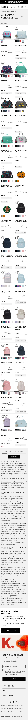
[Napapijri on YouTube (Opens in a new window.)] (16, 702)
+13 (25, 41)
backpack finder (16, 513)
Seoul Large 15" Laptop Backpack (20, 291)
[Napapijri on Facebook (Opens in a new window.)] (13, 702)
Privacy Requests (19, 705)
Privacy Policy (15, 672)
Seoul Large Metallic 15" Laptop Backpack (20, 399)
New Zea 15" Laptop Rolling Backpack (6, 363)
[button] (1, 41)
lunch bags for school (7, 542)
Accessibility (4, 711)
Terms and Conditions (11, 674)
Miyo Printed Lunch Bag (6, 116)
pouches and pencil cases (8, 531)
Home (2, 11)
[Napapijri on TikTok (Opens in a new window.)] (19, 702)
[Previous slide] (1, 2)
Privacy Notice (11, 705)
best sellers (13, 595)
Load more (14, 456)
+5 (25, 215)
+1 (10, 429)
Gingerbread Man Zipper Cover (6, 221)
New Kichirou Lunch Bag (21, 46)
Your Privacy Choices (5, 708)
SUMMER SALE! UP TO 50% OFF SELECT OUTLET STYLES (14, 2)
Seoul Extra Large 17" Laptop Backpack (21, 221)
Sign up (14, 678)
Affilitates (22, 711)
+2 (10, 285)
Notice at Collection (18, 708)
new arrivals (11, 600)
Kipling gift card (18, 573)
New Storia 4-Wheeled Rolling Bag (7, 46)
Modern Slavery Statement (13, 711)
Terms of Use (4, 705)
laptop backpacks (6, 482)
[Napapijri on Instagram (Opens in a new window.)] (10, 702)
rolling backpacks (18, 482)
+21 (25, 285)
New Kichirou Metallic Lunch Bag (6, 151)
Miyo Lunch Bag (19, 434)
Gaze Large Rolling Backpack (6, 434)
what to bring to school (7, 589)
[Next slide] (26, 2)
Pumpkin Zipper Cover (19, 186)
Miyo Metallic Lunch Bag (21, 81)
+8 (25, 76)
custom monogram (6, 557)
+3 (25, 393)
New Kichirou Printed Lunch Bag (6, 81)
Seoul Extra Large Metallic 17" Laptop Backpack (6, 292)
